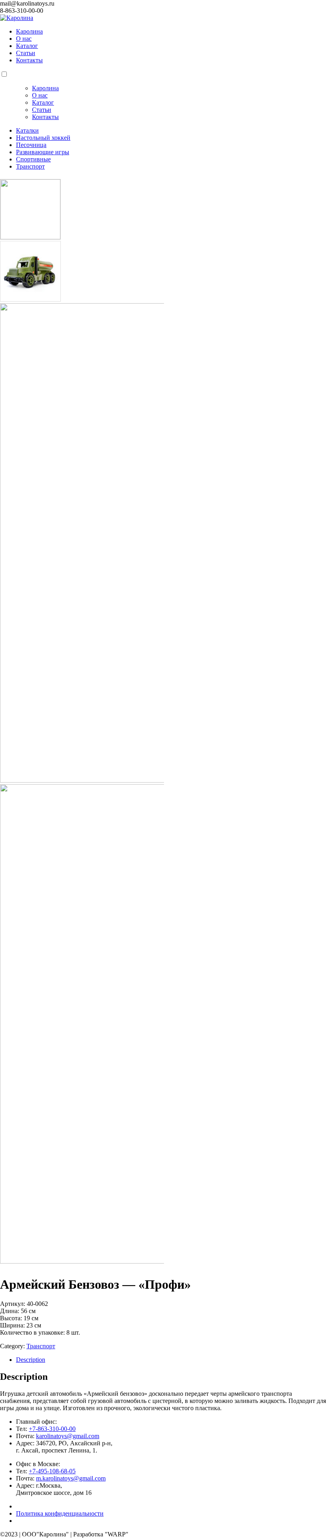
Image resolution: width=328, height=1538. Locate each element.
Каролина (29, 31)
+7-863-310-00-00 (52, 1428)
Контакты (29, 60)
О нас (24, 38)
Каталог (27, 45)
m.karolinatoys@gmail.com (71, 1478)
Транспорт (40, 1346)
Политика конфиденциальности (60, 1513)
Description (30, 1359)
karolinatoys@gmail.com (67, 1436)
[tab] (172, 1359)
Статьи (25, 53)
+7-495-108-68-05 (52, 1471)
